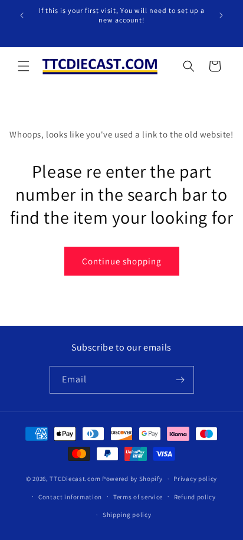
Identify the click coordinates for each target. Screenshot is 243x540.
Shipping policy (127, 514)
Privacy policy (195, 478)
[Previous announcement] (22, 15)
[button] (24, 66)
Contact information (70, 497)
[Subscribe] (180, 380)
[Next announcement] (221, 15)
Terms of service (138, 497)
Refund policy (195, 497)
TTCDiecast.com (75, 478)
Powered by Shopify (132, 478)
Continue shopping (122, 261)
